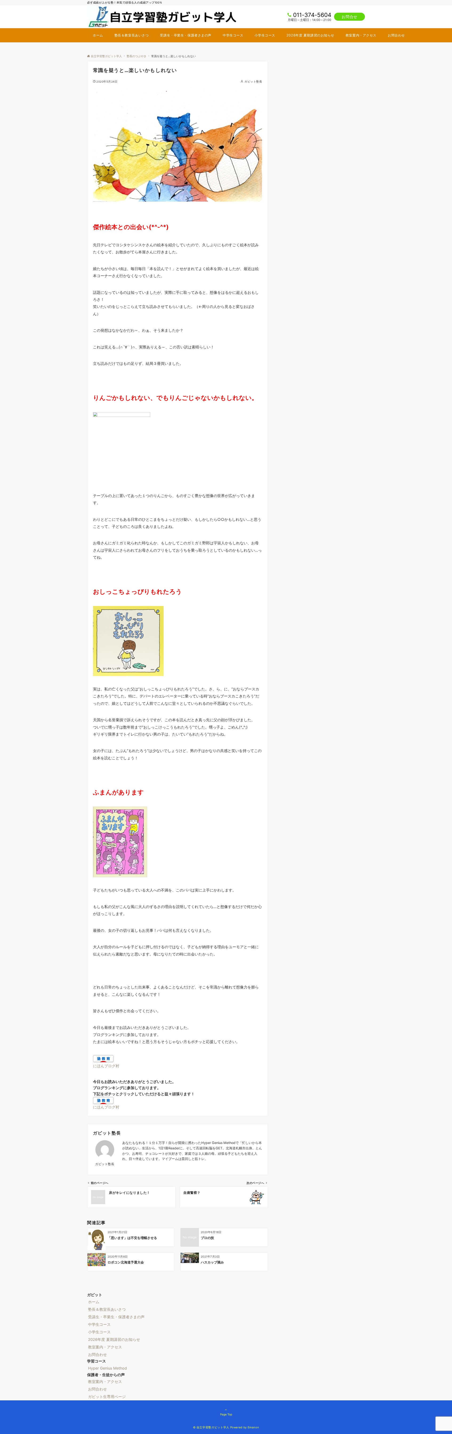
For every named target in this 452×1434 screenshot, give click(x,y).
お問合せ (349, 16)
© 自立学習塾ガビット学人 (211, 1427)
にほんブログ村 (106, 1066)
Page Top (226, 1414)
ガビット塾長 (253, 81)
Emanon (253, 1427)
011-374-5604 (312, 15)
